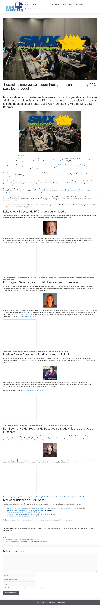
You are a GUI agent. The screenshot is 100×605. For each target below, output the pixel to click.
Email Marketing (67, 4)
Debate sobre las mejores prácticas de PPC (75, 191)
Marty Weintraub (69, 165)
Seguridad (28, 9)
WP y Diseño (44, 4)
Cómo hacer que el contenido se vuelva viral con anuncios (25, 510)
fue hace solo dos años (39, 191)
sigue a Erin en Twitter (29, 316)
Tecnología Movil (55, 4)
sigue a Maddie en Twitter (35, 390)
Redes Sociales (38, 9)
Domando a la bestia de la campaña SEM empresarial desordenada (22, 539)
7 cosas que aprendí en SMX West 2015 (19, 512)
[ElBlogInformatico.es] (14, 6)
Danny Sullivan (58, 165)
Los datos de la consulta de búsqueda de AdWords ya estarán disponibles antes (26, 541)
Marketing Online (80, 4)
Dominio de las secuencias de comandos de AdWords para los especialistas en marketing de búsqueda (39, 508)
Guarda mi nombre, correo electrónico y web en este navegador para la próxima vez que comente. (36, 588)
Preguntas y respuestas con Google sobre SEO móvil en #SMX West (28, 514)
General (27, 4)
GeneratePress (62, 602)
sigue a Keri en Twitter (71, 462)
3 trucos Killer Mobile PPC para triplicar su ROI (18, 351)
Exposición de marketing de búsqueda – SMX (53, 351)
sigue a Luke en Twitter (77, 242)
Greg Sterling (80, 165)
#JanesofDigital (24, 314)
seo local (34, 4)
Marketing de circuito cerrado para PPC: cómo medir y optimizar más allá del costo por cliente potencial (37, 277)
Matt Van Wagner (11, 193)
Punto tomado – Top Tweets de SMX (18, 516)
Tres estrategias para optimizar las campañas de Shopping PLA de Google (27, 497)
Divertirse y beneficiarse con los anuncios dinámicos (20, 425)
